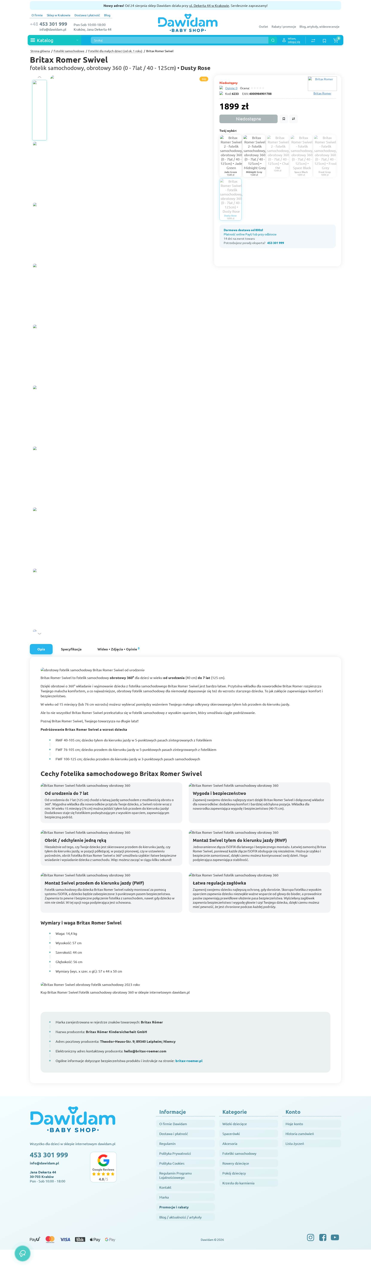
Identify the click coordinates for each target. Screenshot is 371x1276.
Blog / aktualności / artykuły (180, 1217)
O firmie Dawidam (173, 1123)
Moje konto (294, 1123)
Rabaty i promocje (284, 26)
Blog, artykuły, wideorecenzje (319, 26)
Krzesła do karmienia (238, 1183)
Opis (41, 649)
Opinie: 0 (231, 88)
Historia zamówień (300, 1133)
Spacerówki (231, 1133)
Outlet (263, 26)
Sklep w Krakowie (58, 15)
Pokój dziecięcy (234, 1173)
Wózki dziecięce (234, 1123)
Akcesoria (229, 1143)
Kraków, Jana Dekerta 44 (92, 29)
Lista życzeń (295, 1143)
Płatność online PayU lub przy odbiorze (250, 234)
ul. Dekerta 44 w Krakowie (209, 5)
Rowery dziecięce (235, 1163)
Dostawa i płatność (87, 15)
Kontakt (165, 1187)
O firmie (37, 15)
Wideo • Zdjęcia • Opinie (118, 648)
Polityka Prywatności (175, 1153)
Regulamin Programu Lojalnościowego (175, 1175)
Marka (164, 1197)
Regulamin (167, 1143)
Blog (107, 15)
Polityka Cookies (171, 1163)
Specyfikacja (71, 649)
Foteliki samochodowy (239, 1153)
